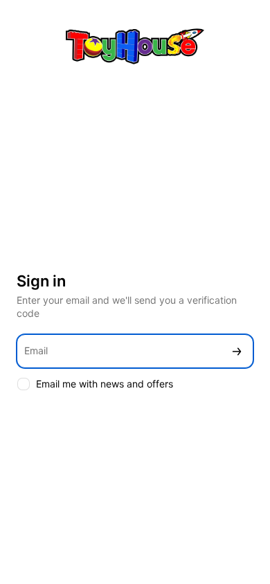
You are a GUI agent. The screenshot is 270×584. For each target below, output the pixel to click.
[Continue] (237, 351)
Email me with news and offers (104, 384)
